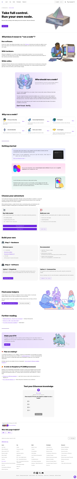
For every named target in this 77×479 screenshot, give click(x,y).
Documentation (34, 451)
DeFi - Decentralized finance (22, 459)
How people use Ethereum (6, 467)
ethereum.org (5, 7)
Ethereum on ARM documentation (10, 376)
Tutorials (32, 449)
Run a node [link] (11, 7)
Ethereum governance (65, 459)
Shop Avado (22, 229)
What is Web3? (4, 455)
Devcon (48, 465)
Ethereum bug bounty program (51, 457)
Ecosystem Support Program (51, 463)
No (10, 432)
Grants (32, 457)
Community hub (49, 447)
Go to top (72, 438)
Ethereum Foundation (50, 459)
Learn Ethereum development (36, 455)
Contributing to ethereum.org (51, 453)
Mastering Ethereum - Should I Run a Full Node (13, 318)
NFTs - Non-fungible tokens (21, 457)
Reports (62, 461)
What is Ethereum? (5, 449)
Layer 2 (18, 468)
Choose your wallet (20, 449)
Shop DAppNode (22, 226)
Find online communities (24, 303)
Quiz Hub (3, 465)
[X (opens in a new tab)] (40, 473)
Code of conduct (32, 475)
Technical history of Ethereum (66, 453)
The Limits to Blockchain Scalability (10, 322)
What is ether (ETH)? (5, 451)
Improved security (64, 451)
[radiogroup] (38, 405)
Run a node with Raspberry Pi (9, 379)
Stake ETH (7, 344)
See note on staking (8, 252)
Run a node (4, 461)
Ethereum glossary (5, 469)
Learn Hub (3, 447)
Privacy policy (40, 475)
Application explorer (20, 453)
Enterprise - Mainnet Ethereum (37, 463)
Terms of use (46, 475)
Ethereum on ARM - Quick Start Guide (11, 320)
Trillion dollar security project (66, 463)
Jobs (36, 475)
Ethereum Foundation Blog (51, 461)
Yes (5, 432)
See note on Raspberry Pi (9, 254)
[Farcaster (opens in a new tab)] (37, 473)
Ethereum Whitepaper (65, 447)
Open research (64, 455)
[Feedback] (75, 477)
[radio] (38, 401)
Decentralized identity (20, 464)
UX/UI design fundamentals (36, 461)
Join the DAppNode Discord (11, 303)
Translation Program (49, 455)
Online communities (49, 449)
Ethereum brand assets (24, 475)
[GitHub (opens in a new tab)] (34, 473)
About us (17, 475)
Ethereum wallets (4, 453)
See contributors (12, 425)
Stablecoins (19, 455)
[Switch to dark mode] (65, 2)
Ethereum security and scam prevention (8, 463)
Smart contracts (4, 457)
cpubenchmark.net (26, 355)
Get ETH (18, 451)
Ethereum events (49, 451)
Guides (18, 447)
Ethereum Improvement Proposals (67, 457)
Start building (33, 453)
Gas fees (3, 459)
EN (72, 1)
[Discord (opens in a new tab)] (43, 473)
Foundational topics (34, 459)
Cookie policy (51, 475)
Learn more (5, 26)
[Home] (2, 2)
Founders (33, 465)
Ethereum (27, 44)
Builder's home (34, 447)
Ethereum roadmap (64, 449)
